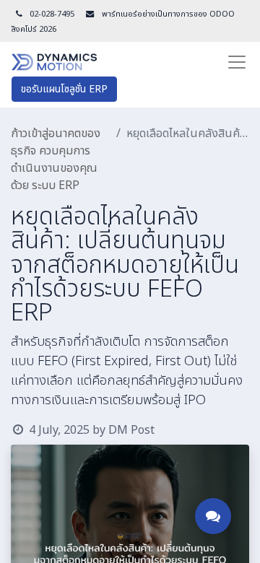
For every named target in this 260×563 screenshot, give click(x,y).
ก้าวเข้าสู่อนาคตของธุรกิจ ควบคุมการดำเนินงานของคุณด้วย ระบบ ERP (55, 159)
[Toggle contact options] (213, 516)
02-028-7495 (52, 14)
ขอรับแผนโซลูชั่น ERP (64, 89)
